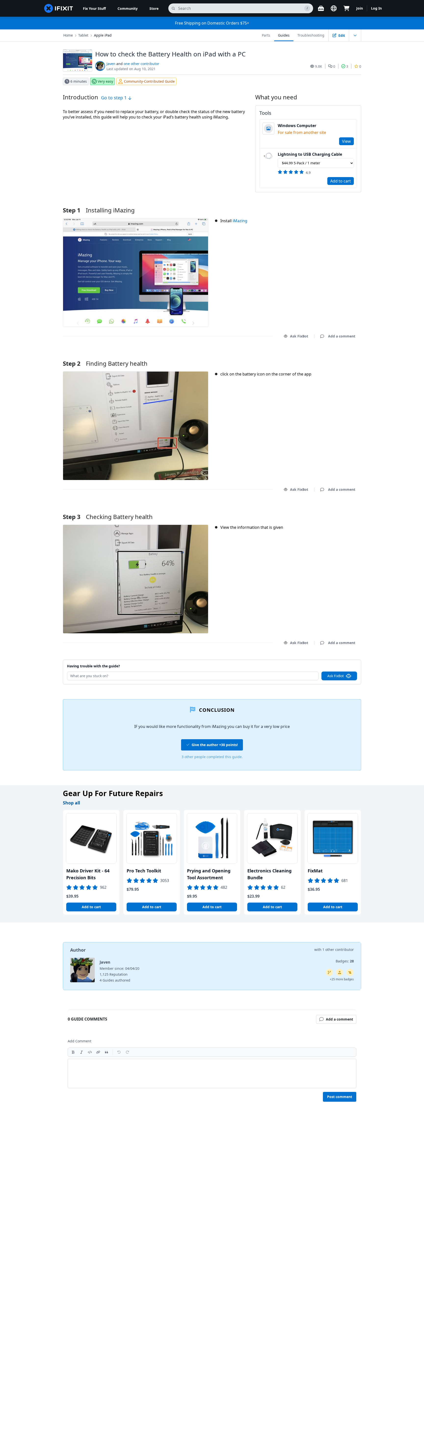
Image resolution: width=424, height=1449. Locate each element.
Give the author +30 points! (215, 744)
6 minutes (78, 81)
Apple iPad (103, 35)
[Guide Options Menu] (355, 35)
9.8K (318, 66)
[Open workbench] (321, 8)
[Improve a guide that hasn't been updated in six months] (329, 972)
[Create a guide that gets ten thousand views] (350, 972)
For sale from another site (302, 132)
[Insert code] (90, 1052)
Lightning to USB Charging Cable (310, 154)
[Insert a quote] (106, 1052)
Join (359, 8)
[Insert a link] (98, 1052)
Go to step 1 (114, 98)
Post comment (339, 1096)
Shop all (71, 803)
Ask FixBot (299, 336)
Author (78, 950)
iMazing (240, 220)
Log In (376, 8)
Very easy (105, 81)
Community (128, 8)
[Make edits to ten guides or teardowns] (340, 972)
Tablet (83, 35)
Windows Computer (297, 125)
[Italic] (81, 1052)
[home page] (58, 8)
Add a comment (337, 357)
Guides (284, 35)
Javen (110, 63)
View (346, 141)
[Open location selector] (334, 8)
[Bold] (73, 1052)
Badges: (345, 961)
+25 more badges (342, 979)
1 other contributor (338, 949)
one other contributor (141, 63)
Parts (266, 35)
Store (154, 8)
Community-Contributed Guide (149, 81)
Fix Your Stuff (94, 8)
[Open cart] (346, 8)
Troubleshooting (310, 35)
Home (68, 35)
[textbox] (212, 1073)
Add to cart (340, 181)
